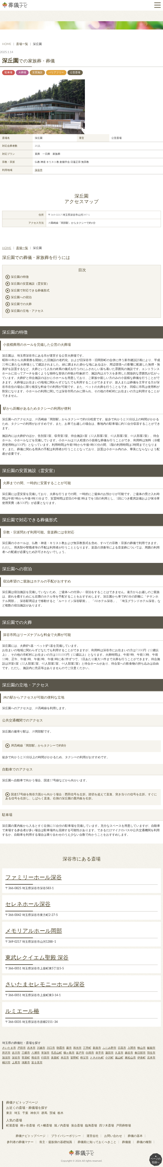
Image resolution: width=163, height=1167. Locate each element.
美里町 (55, 1057)
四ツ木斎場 (106, 1125)
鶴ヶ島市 (68, 1053)
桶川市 (6, 1062)
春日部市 (140, 1053)
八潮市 (35, 1053)
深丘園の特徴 (20, 276)
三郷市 (26, 1053)
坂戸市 (80, 1053)
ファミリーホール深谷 (33, 877)
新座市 (97, 1048)
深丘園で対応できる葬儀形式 (30, 290)
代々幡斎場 (44, 1125)
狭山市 (141, 1048)
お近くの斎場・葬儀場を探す (27, 1107)
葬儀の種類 (144, 1142)
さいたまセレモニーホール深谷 (45, 984)
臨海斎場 (91, 1125)
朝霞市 (60, 1048)
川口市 (51, 1048)
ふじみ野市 (109, 1048)
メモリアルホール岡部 (33, 931)
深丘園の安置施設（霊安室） (30, 283)
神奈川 (34, 1113)
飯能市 (151, 1048)
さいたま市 (9, 1048)
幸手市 (100, 1053)
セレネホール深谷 (28, 904)
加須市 (6, 1057)
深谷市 (38, 170)
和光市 (77, 1048)
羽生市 (151, 1053)
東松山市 (130, 1057)
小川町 (109, 1057)
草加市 (45, 1053)
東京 (9, 1113)
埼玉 (17, 1113)
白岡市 (90, 1053)
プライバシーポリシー (66, 1136)
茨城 (52, 1113)
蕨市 (69, 1048)
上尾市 (16, 1062)
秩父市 (84, 1057)
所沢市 (6, 1053)
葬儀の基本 (135, 1136)
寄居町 (26, 1057)
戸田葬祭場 (123, 1125)
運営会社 (92, 1136)
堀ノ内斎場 (61, 1125)
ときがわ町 (97, 1057)
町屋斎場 (12, 1125)
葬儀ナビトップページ (22, 1102)
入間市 (132, 1048)
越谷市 (129, 1053)
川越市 (41, 1048)
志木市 (31, 1048)
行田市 (45, 1057)
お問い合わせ (113, 1136)
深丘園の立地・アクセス (27, 310)
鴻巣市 (26, 1062)
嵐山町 (119, 1057)
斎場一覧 (22, 44)
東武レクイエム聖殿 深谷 (37, 957)
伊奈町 (141, 1057)
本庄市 (65, 1057)
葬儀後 (126, 1142)
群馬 (44, 1113)
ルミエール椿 (22, 1011)
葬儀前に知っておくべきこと (97, 1142)
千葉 (25, 1113)
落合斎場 (77, 1125)
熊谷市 (35, 1057)
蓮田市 (109, 1053)
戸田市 (21, 1048)
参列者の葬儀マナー (20, 1142)
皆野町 (74, 1057)
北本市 (151, 1057)
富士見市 (36, 1062)
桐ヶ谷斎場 (27, 1125)
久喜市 (119, 1053)
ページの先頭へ (155, 1160)
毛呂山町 (56, 1053)
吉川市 (16, 1053)
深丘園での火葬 (21, 304)
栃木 (60, 1113)
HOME (6, 44)
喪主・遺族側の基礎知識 (55, 1142)
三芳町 (87, 1048)
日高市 (122, 1048)
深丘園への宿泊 (21, 297)
